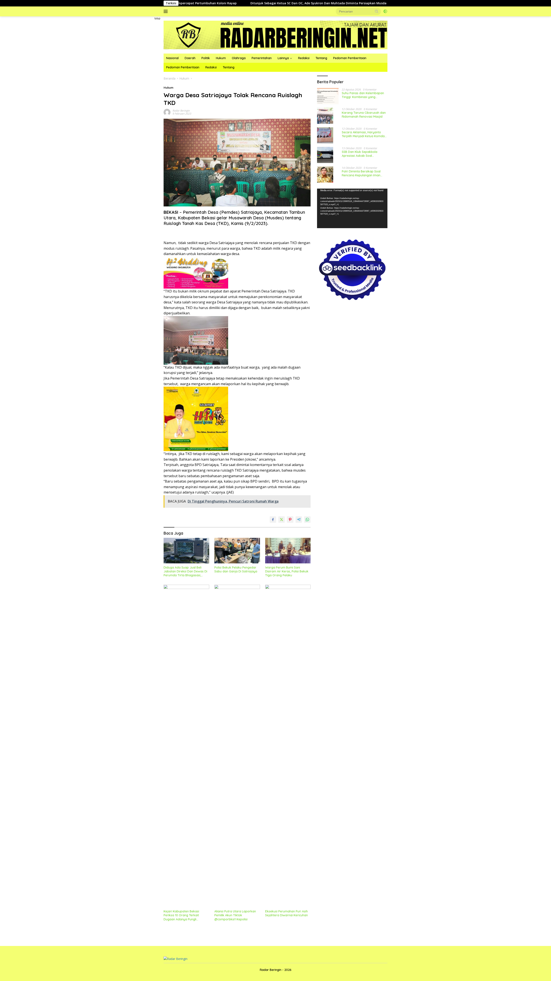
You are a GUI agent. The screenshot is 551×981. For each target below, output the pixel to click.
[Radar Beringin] (275, 34)
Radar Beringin (181, 110)
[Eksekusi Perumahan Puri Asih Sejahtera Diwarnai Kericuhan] (288, 746)
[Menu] (166, 11)
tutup (157, 18)
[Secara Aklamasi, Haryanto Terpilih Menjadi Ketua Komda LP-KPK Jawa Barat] (325, 135)
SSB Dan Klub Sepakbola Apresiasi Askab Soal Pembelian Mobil (359, 154)
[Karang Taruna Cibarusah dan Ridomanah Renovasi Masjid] (325, 116)
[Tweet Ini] (281, 519)
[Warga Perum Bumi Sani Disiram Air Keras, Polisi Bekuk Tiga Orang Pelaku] (288, 550)
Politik (205, 58)
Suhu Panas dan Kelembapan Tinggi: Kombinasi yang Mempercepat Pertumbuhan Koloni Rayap (363, 95)
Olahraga (239, 58)
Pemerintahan (262, 58)
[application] (352, 208)
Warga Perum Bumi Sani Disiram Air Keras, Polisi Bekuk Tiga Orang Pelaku (286, 571)
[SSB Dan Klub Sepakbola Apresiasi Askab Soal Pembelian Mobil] (325, 155)
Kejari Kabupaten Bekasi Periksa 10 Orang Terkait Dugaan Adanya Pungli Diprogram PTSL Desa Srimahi (185, 915)
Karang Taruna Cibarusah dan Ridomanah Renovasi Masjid (364, 114)
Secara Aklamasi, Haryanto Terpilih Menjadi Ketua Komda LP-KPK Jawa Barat (363, 134)
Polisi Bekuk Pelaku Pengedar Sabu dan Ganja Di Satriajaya (235, 569)
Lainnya (283, 58)
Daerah (190, 58)
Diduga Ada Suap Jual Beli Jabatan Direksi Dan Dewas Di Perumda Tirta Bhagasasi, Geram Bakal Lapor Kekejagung (185, 571)
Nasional (172, 58)
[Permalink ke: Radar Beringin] (167, 112)
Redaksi (304, 58)
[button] (376, 11)
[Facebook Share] (273, 519)
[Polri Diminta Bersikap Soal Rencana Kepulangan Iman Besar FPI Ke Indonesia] (325, 174)
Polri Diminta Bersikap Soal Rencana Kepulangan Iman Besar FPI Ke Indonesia (361, 173)
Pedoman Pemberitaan (349, 58)
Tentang (321, 58)
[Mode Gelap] (385, 11)
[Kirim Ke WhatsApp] (307, 519)
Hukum (221, 58)
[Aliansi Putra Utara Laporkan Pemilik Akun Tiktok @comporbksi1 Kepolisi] (237, 746)
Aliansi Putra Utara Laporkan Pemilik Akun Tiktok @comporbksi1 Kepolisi (235, 915)
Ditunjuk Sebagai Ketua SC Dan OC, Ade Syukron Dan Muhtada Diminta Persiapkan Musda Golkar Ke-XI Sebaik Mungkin (291, 3)
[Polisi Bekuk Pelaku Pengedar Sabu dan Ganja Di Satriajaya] (237, 550)
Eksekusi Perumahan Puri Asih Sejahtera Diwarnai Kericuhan (286, 913)
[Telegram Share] (299, 519)
